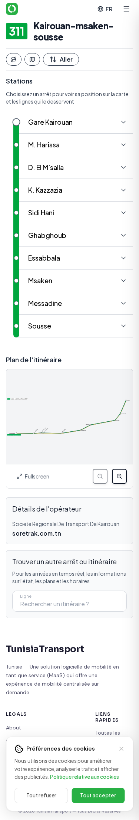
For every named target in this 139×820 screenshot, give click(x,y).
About (13, 727)
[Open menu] (126, 9)
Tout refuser (41, 795)
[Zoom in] (119, 476)
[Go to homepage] (12, 9)
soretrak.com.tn (36, 533)
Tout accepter (98, 795)
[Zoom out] (100, 476)
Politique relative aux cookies (84, 777)
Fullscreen (37, 476)
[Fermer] (121, 748)
